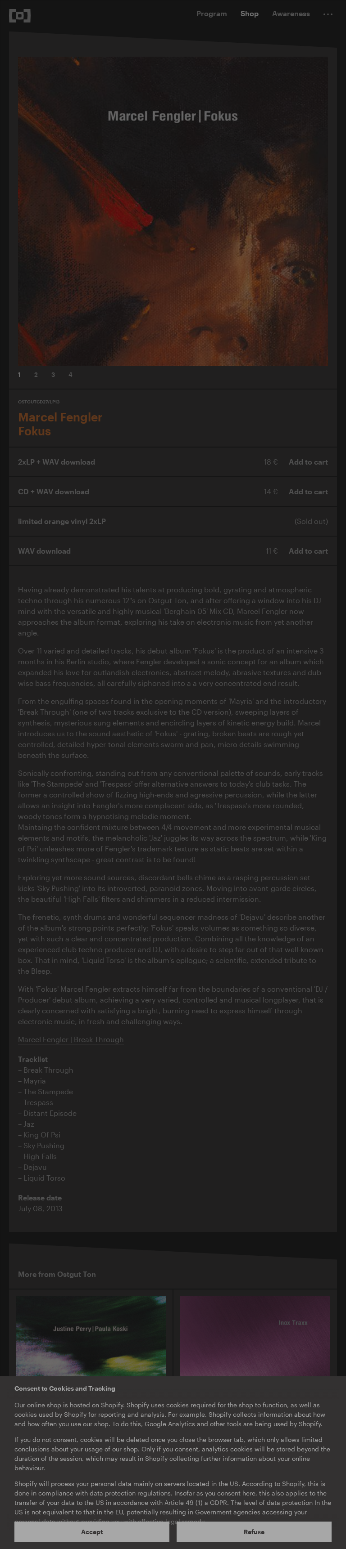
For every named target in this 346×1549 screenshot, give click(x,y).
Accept (92, 1532)
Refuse (254, 1532)
